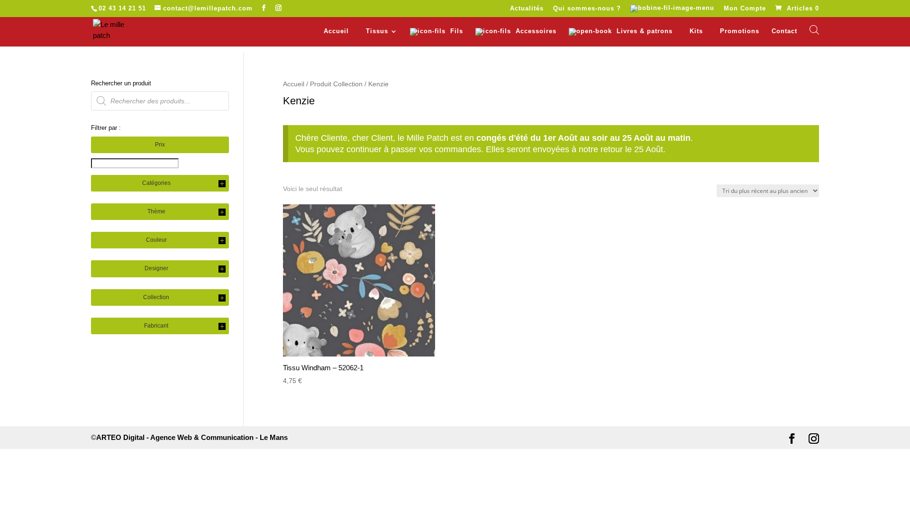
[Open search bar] (814, 30)
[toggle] (222, 184)
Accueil (336, 31)
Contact (784, 31)
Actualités (527, 8)
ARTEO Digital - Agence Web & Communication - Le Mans (192, 437)
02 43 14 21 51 (122, 8)
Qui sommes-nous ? (587, 8)
